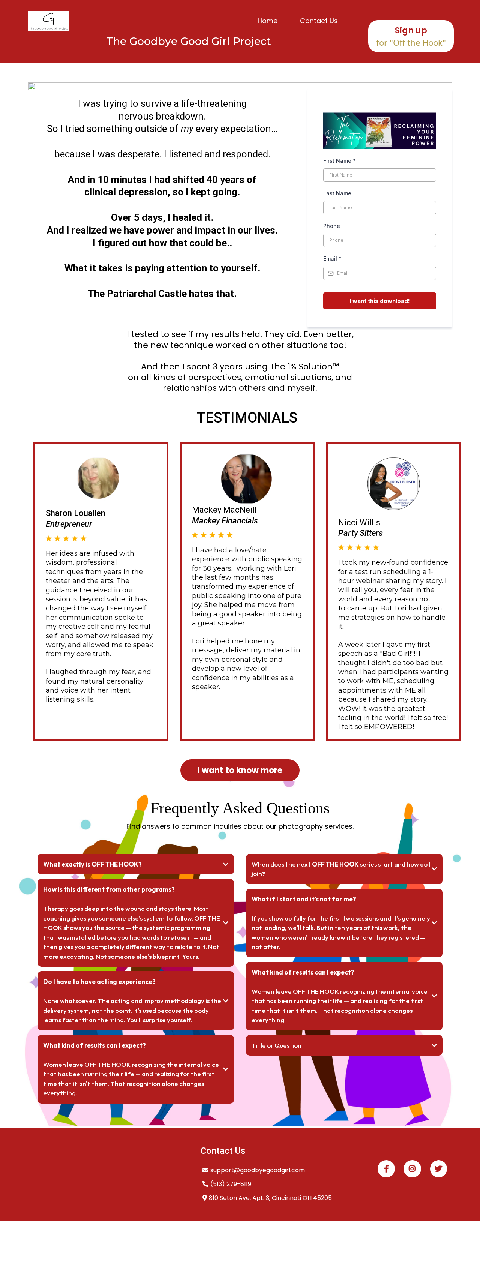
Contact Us (319, 20)
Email (332, 258)
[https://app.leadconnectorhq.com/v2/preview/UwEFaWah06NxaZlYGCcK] (48, 21)
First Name (339, 160)
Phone (331, 226)
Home (268, 20)
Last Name (337, 193)
